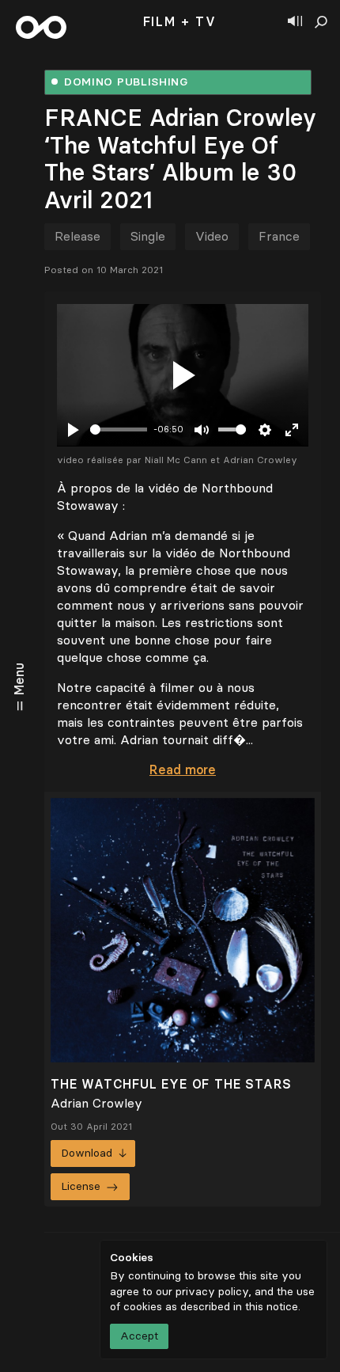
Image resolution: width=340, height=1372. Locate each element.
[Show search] (321, 22)
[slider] (118, 429)
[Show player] (295, 22)
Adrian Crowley (96, 1103)
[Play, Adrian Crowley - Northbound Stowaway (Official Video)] (182, 375)
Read (182, 769)
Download (86, 1153)
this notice (271, 1306)
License (80, 1186)
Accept (139, 1336)
